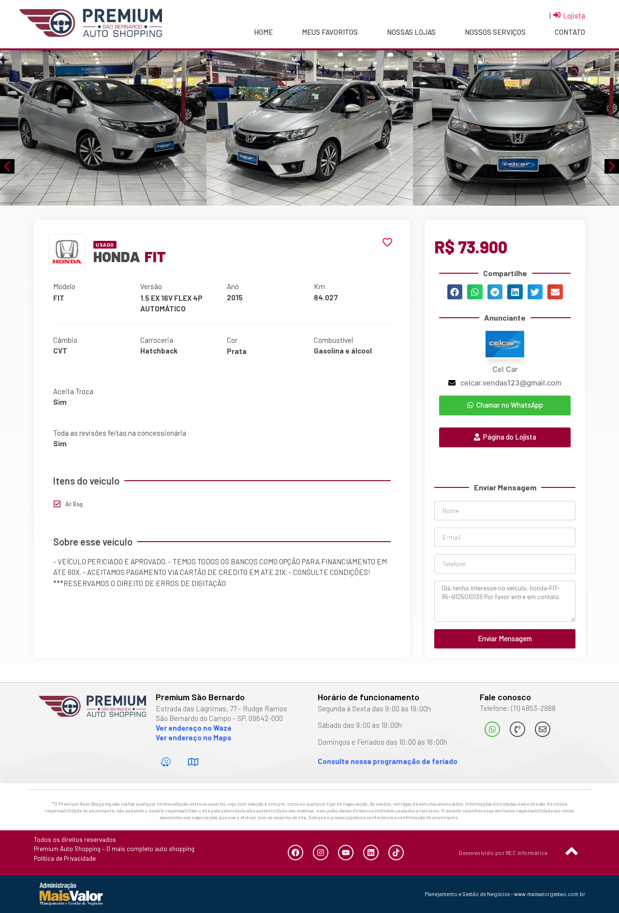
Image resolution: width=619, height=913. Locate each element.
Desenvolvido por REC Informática (503, 853)
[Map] (193, 761)
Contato (570, 32)
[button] (455, 292)
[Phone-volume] (517, 729)
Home (263, 32)
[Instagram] (320, 852)
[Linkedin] (371, 852)
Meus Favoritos (330, 32)
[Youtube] (346, 852)
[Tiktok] (396, 852)
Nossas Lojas (411, 32)
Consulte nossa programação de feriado (387, 761)
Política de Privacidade (65, 858)
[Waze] (166, 761)
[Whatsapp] (492, 729)
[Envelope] (542, 729)
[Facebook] (295, 852)
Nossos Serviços (495, 32)
